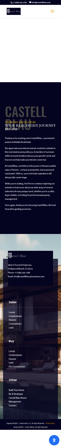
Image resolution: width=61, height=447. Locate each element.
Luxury (12, 312)
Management (15, 401)
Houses (12, 319)
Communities (15, 323)
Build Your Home (16, 390)
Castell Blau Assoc (18, 397)
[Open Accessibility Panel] (54, 440)
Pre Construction (17, 366)
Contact (13, 405)
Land (11, 327)
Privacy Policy (50, 423)
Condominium (15, 316)
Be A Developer (16, 394)
